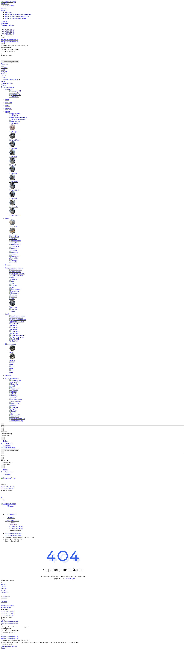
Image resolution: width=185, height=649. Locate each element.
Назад (12, 523)
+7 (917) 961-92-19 (7, 30)
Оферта (3, 648)
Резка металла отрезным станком (17, 16)
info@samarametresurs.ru (9, 40)
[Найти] (2, 438)
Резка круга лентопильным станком (18, 14)
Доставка (8, 12)
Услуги (3, 590)
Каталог (4, 584)
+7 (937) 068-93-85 (7, 34)
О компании (9, 6)
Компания (4, 592)
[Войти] (2, 495)
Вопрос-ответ (6, 607)
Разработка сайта (7, 644)
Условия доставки (7, 605)
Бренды (3, 588)
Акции (3, 586)
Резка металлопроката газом (15, 18)
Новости (4, 598)
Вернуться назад (58, 578)
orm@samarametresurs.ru (9, 42)
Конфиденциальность (9, 646)
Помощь (4, 602)
